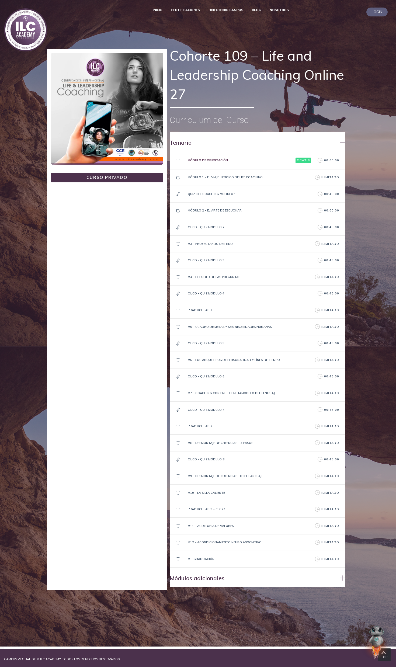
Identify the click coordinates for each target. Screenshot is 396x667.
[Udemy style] (107, 108)
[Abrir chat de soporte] (377, 642)
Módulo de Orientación (208, 160)
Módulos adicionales (197, 578)
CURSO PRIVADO (107, 177)
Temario (181, 142)
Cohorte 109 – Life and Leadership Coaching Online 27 (257, 75)
